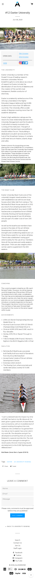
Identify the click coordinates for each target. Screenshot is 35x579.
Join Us (17, 546)
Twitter (18, 555)
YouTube (18, 561)
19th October (23, 53)
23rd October (24, 57)
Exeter (9, 462)
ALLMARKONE (20, 565)
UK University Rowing (22, 462)
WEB (5, 63)
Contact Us (17, 543)
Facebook (18, 552)
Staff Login (18, 548)
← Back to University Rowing (17, 526)
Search (17, 540)
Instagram (18, 558)
